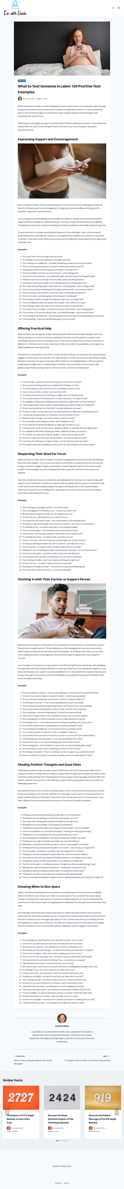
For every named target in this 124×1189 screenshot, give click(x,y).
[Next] (117, 1112)
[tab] (57, 1140)
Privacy (58, 1183)
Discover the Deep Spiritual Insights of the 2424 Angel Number (60, 1119)
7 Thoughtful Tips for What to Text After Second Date (87, 1058)
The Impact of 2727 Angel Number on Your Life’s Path (20, 1119)
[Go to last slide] (7, 1112)
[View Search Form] (119, 8)
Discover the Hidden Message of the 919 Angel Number (102, 1119)
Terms (66, 1183)
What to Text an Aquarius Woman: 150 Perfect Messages (33, 1060)
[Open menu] (113, 8)
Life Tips (21, 80)
